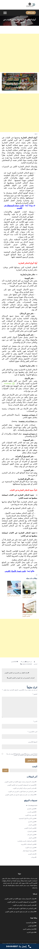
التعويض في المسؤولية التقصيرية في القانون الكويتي (21, 785)
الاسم (35, 721)
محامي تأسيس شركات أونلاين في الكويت (24, 788)
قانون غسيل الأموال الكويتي (15, 571)
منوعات (33, 857)
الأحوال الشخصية (30, 922)
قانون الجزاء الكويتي (29, 828)
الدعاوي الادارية (31, 932)
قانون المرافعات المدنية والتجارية (26, 841)
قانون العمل (32, 838)
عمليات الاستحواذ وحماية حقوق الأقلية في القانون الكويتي (20, 782)
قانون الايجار (31, 825)
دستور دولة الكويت (30, 815)
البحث (34, 766)
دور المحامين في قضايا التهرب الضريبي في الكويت (21, 791)
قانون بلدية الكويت (30, 847)
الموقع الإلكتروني (32, 742)
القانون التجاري (31, 808)
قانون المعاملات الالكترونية (28, 844)
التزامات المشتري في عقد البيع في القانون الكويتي (21, 678)
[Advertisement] (19, 53)
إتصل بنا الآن (31, 12)
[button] (9, 383)
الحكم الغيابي (31, 926)
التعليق (35, 694)
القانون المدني (31, 812)
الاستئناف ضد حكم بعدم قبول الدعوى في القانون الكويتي (20, 794)
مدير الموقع (29, 661)
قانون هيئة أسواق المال (29, 850)
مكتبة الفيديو (31, 854)
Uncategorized (32, 805)
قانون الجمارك (31, 831)
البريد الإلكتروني (32, 731)
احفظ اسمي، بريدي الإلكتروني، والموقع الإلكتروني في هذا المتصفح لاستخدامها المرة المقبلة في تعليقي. (21, 754)
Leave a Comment (26, 664)
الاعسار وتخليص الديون (29, 929)
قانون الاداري (31, 821)
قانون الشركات (31, 834)
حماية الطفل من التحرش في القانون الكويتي (16, 672)
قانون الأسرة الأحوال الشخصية (27, 818)
